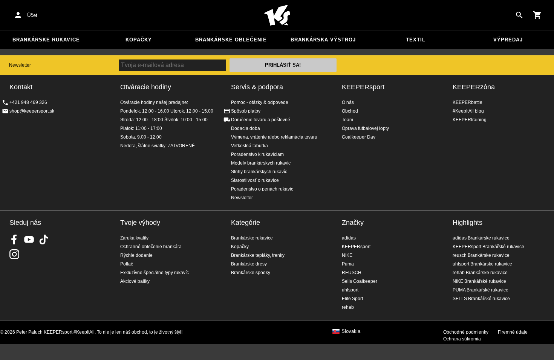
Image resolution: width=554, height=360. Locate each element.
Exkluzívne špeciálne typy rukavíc (154, 272)
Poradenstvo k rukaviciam (257, 154)
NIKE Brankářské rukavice (479, 281)
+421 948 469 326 (28, 102)
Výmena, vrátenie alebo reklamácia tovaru (274, 137)
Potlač (126, 264)
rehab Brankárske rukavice (480, 272)
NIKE (347, 255)
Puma (348, 264)
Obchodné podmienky (465, 332)
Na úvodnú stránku (277, 15)
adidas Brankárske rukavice (481, 238)
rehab (348, 307)
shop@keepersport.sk (31, 111)
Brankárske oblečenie (231, 40)
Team (347, 119)
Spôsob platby (245, 111)
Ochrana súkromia (462, 339)
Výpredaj (508, 40)
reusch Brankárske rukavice (481, 255)
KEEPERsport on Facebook (14, 239)
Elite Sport (352, 298)
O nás (348, 102)
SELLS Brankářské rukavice (481, 298)
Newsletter (20, 65)
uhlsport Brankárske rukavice (482, 264)
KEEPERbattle (467, 102)
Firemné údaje (513, 332)
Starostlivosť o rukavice (255, 180)
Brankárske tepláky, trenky (258, 255)
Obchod (350, 111)
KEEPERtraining (470, 119)
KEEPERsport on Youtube (29, 239)
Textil (415, 40)
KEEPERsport (363, 87)
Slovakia (350, 331)
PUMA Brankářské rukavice (480, 290)
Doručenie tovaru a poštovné (260, 119)
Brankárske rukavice (46, 40)
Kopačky (138, 40)
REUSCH (351, 272)
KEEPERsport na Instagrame (14, 254)
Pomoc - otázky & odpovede (259, 102)
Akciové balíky (135, 281)
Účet (32, 15)
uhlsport (350, 290)
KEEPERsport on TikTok (44, 239)
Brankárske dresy (249, 264)
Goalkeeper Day (358, 137)
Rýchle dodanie (136, 255)
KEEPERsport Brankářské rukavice (488, 246)
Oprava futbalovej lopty (365, 128)
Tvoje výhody (140, 222)
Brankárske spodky (250, 272)
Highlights (467, 222)
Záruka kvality (134, 238)
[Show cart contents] (537, 15)
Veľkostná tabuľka (249, 145)
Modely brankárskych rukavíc (261, 163)
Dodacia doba (245, 128)
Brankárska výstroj (323, 40)
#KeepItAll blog (468, 111)
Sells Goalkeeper (359, 281)
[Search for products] (519, 15)
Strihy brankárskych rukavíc (259, 171)
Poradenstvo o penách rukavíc (262, 189)
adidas (349, 238)
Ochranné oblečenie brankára (151, 246)
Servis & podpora (257, 87)
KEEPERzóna (474, 87)
